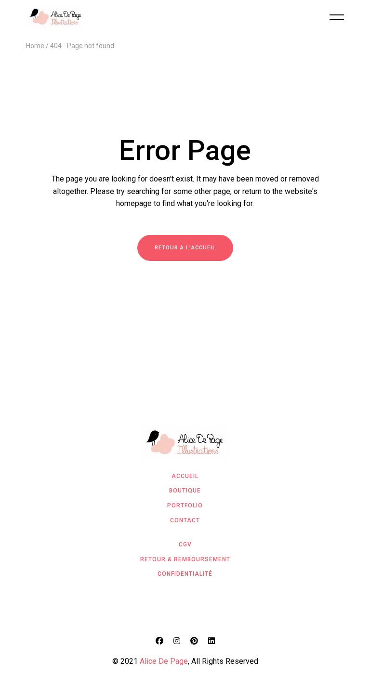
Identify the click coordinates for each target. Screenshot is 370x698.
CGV (185, 544)
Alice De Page (164, 661)
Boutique (185, 490)
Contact (185, 520)
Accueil (185, 476)
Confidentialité (185, 573)
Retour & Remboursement (185, 559)
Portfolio (185, 505)
